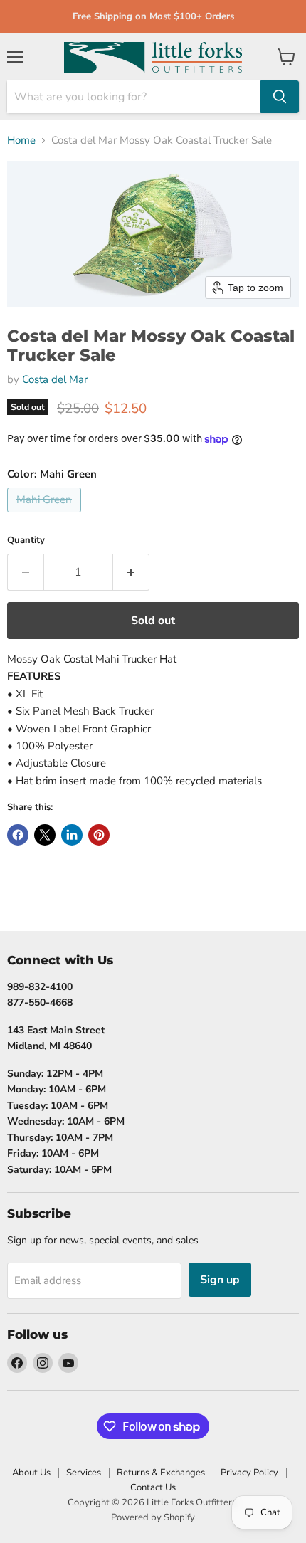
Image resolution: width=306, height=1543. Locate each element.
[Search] (279, 96)
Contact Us (153, 1487)
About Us (31, 1472)
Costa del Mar (55, 379)
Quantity (26, 540)
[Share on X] (45, 835)
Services (83, 1472)
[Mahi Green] (46, 516)
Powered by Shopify (153, 1517)
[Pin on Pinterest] (99, 835)
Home (21, 141)
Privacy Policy (249, 1472)
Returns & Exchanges (161, 1472)
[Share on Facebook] (17, 835)
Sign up (220, 1279)
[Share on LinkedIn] (72, 835)
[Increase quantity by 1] (131, 572)
